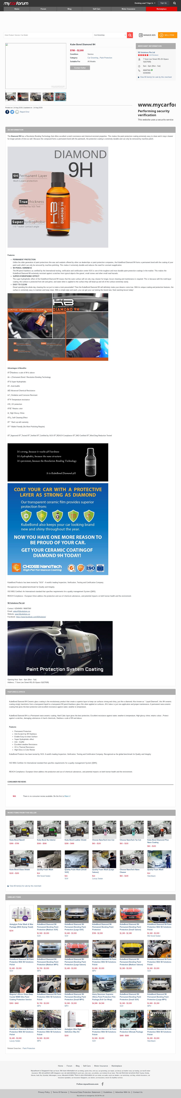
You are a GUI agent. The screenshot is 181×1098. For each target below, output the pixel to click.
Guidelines (107, 1092)
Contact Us (137, 1092)
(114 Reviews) (153, 55)
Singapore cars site (60, 1073)
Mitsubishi (65, 1075)
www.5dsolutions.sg (22, 614)
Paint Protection (106, 58)
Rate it (67, 796)
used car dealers (114, 1075)
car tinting (81, 1071)
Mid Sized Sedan (43, 876)
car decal (118, 1071)
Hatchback (151, 876)
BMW (72, 1075)
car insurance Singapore (79, 1077)
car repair (111, 1071)
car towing (135, 1071)
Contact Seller (80, 68)
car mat (142, 1071)
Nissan (33, 1075)
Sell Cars (96, 9)
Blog (69, 9)
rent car (95, 1071)
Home (16, 9)
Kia (41, 1075)
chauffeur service (117, 1077)
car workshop (124, 1075)
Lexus (59, 1075)
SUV (66, 879)
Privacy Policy (44, 1092)
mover (107, 1077)
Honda (147, 1073)
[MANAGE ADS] (147, 32)
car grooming (102, 1071)
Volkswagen (52, 1075)
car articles (95, 1073)
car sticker (91, 1077)
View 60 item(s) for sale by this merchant (156, 77)
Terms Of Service (60, 1092)
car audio (105, 1075)
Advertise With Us (122, 1092)
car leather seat (127, 1071)
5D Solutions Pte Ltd (146, 52)
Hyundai (45, 1075)
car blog (132, 1075)
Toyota (142, 1073)
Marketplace (161, 9)
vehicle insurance (141, 1075)
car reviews (103, 1073)
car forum (56, 1071)
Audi (37, 1075)
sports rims (88, 1071)
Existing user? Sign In (144, 3)
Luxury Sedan (97, 879)
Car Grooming (93, 58)
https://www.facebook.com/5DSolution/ (31, 617)
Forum (43, 9)
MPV (39, 971)
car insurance (100, 1077)
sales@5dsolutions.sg (21, 611)
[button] (11, 97)
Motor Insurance (128, 9)
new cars (88, 1073)
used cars (81, 1073)
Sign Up (163, 3)
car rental (98, 1075)
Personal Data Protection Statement (85, 1092)
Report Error (24, 112)
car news (112, 1073)
